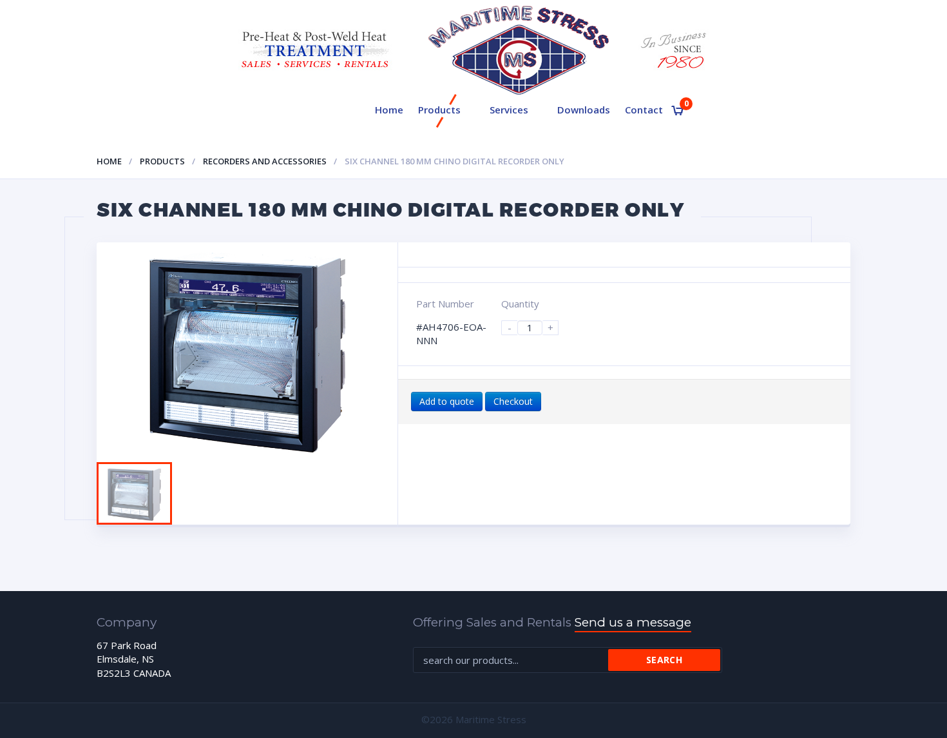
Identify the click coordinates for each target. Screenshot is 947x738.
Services (509, 109)
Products (439, 109)
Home (389, 109)
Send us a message (633, 622)
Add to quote (446, 401)
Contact (644, 109)
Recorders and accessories (265, 161)
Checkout (513, 401)
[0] (677, 110)
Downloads (583, 109)
